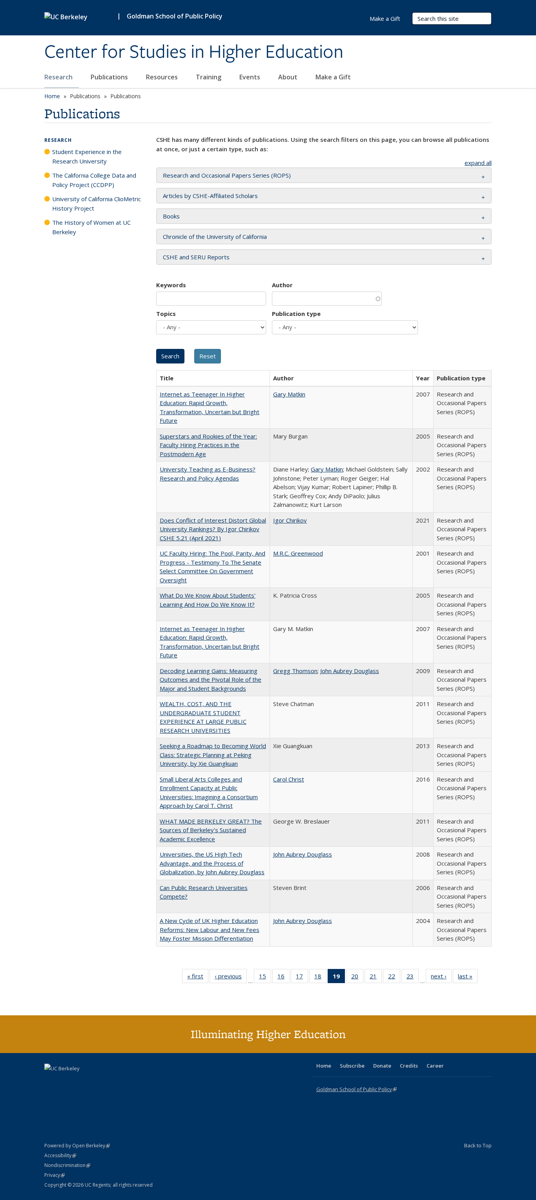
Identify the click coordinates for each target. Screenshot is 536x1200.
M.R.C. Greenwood (298, 553)
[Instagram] (97, 1081)
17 (302, 977)
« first (197, 977)
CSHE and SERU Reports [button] (196, 257)
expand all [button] (478, 163)
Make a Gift (333, 77)
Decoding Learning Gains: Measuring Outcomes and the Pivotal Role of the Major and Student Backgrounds (210, 679)
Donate (382, 1065)
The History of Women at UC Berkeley (91, 227)
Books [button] (171, 216)
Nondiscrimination (67, 1165)
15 (265, 977)
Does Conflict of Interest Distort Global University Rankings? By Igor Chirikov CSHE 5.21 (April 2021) (213, 529)
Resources (162, 77)
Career (435, 1065)
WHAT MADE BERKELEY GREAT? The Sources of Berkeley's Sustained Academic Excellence (211, 830)
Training (209, 77)
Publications (110, 77)
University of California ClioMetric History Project (96, 203)
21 (376, 977)
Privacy (54, 1175)
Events (250, 77)
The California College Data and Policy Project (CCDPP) (94, 180)
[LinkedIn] (67, 1081)
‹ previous (231, 977)
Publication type (296, 313)
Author (282, 285)
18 (320, 977)
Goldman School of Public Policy (174, 16)
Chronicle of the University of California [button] (215, 236)
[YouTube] (82, 1081)
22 (394, 977)
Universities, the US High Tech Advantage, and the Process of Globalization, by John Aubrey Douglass (212, 863)
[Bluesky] (112, 1081)
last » (468, 977)
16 (283, 977)
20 (357, 977)
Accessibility (60, 1155)
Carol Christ (288, 779)
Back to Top (478, 1145)
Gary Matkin (289, 394)
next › (441, 977)
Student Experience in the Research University (87, 156)
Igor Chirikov (290, 520)
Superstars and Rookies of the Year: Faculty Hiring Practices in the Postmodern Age (208, 445)
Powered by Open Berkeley (77, 1145)
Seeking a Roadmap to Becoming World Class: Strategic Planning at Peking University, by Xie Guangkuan (213, 754)
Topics (166, 313)
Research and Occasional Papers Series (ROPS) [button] (227, 175)
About (288, 77)
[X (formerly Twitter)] (51, 1081)
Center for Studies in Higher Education (193, 52)
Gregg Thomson (295, 671)
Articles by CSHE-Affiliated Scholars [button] (210, 196)
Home (52, 96)
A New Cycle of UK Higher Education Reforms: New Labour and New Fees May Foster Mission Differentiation (209, 929)
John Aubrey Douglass (349, 671)
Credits (409, 1065)
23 (413, 977)
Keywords (171, 285)
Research (59, 77)
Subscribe (352, 1065)
